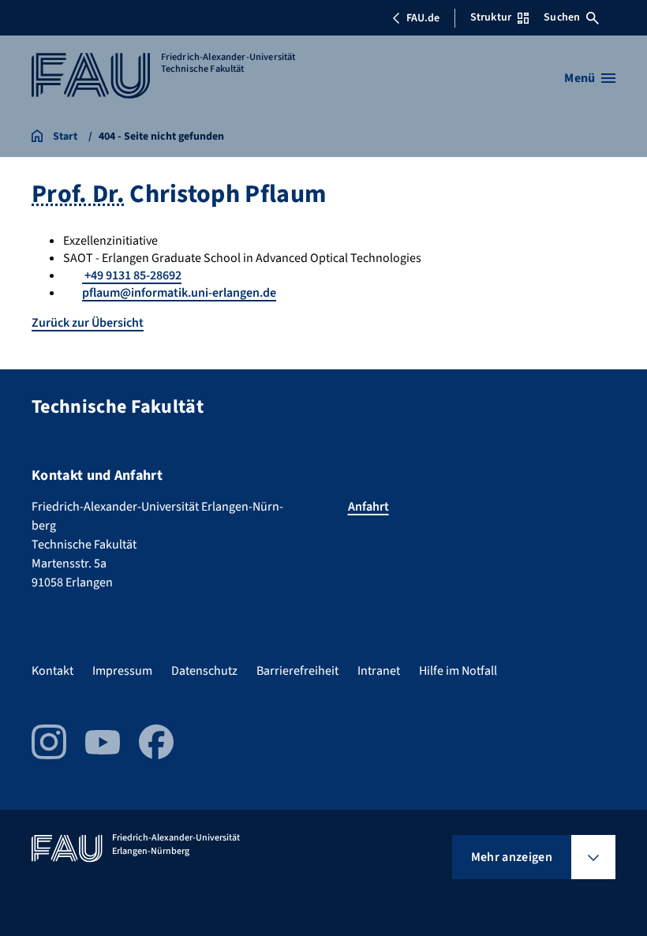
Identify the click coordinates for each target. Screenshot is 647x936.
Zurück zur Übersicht (88, 322)
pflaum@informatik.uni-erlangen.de (179, 292)
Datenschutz (204, 671)
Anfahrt (368, 506)
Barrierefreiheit (297, 671)
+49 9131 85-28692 (131, 275)
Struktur (490, 17)
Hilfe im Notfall (458, 671)
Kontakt (52, 671)
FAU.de (422, 18)
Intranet (378, 671)
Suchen (562, 17)
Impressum (122, 671)
